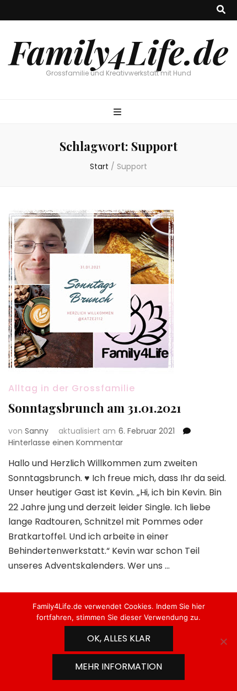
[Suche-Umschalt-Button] (221, 10)
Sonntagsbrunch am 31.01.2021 (94, 408)
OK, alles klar (118, 638)
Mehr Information (118, 666)
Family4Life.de (118, 51)
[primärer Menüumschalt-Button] (119, 112)
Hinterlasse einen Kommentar (65, 442)
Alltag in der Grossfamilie (71, 388)
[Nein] (223, 641)
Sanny (37, 430)
